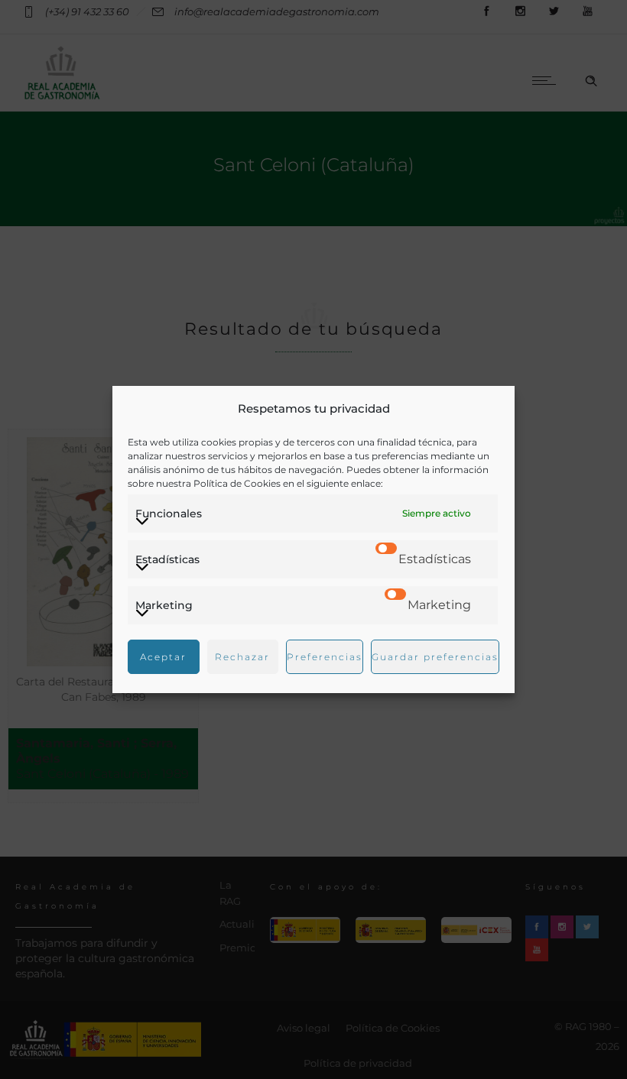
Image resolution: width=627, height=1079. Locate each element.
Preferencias (324, 657)
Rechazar (242, 657)
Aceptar (163, 657)
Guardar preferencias (435, 657)
